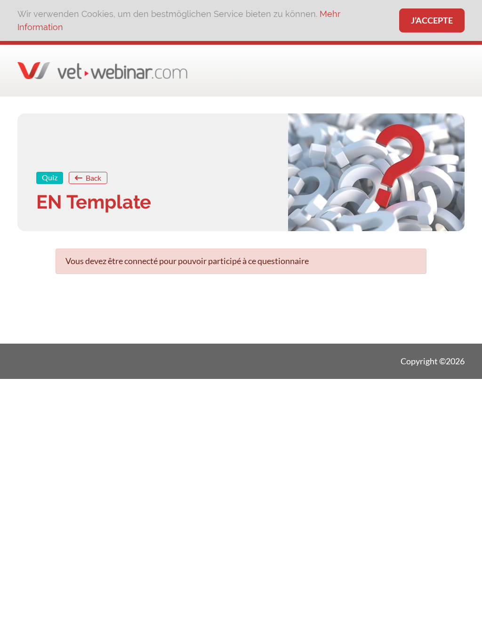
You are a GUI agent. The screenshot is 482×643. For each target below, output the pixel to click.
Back (92, 177)
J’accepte (432, 20)
